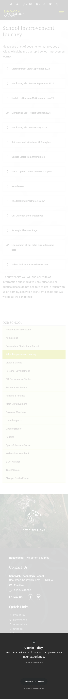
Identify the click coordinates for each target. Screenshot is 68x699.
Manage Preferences (34, 689)
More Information (34, 662)
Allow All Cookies (34, 681)
